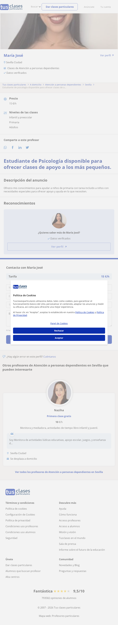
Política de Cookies (84, 312)
